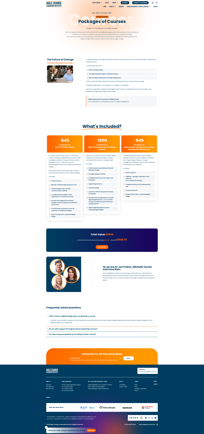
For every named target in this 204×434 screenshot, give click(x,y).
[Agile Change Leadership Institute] (54, 7)
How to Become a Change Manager (96, 387)
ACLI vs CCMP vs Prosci (67, 388)
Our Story (48, 385)
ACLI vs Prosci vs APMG (67, 387)
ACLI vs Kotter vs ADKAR (68, 390)
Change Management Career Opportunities (98, 388)
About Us (111, 6)
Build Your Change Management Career (97, 381)
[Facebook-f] (146, 418)
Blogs (136, 385)
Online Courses (96, 3)
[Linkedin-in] (152, 418)
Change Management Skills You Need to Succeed (100, 385)
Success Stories (123, 387)
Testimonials (122, 385)
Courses (48, 397)
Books (155, 381)
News (136, 387)
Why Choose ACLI (50, 387)
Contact (155, 6)
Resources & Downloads (140, 388)
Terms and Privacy (130, 424)
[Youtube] (155, 418)
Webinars (121, 6)
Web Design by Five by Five (147, 424)
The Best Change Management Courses (71, 385)
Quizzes (107, 3)
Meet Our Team (49, 388)
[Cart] (152, 3)
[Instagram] (149, 418)
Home (104, 6)
